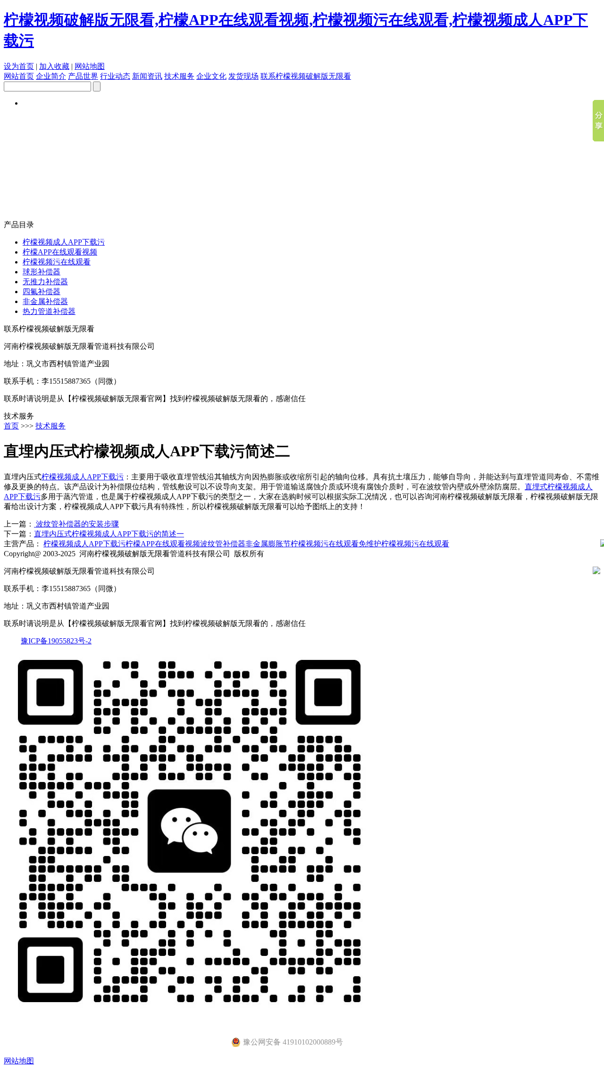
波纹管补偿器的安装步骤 (76, 524)
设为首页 (19, 66)
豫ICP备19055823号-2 (56, 641)
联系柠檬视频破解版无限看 (305, 76)
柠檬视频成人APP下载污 (64, 242)
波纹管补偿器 (222, 544)
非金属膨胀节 (268, 544)
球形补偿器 (41, 272)
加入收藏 (54, 66)
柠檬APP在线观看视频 (60, 252)
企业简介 (51, 76)
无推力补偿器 (45, 282)
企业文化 (211, 76)
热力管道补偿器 (49, 311)
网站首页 (19, 76)
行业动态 (115, 76)
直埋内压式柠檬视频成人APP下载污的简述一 (109, 534)
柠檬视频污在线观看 (57, 262)
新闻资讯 (147, 76)
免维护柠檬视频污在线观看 (404, 544)
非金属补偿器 (45, 301)
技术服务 (179, 76)
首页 (11, 426)
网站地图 (90, 66)
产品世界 (83, 76)
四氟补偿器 (41, 292)
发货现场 (243, 76)
